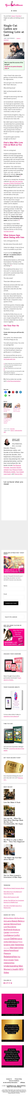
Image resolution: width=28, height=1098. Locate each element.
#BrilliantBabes (9, 918)
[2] (19, 220)
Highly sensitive (7, 948)
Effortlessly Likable (9, 472)
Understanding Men (13, 965)
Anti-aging (7, 921)
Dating (12, 430)
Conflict (17, 935)
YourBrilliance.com (11, 1085)
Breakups (16, 929)
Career (6, 932)
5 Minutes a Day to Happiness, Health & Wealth (8, 421)
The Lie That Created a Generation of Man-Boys (13, 876)
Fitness (20, 942)
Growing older (9, 944)
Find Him (12, 428)
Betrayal (13, 924)
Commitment (14, 932)
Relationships (10, 956)
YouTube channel (8, 231)
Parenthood (13, 950)
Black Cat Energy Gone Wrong (7, 410)
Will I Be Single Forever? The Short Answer (17, 410)
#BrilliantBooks (19, 918)
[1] (20, 175)
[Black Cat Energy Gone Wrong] (8, 405)
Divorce (15, 942)
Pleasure (7, 953)
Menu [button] (15, 10)
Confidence (8, 935)
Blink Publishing (21, 1085)
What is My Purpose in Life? (11, 897)
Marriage (14, 947)
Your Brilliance (14, 4)
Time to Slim (18, 474)
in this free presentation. (14, 381)
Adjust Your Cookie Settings (14, 1086)
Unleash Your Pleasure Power (13, 470)
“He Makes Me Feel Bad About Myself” (12, 858)
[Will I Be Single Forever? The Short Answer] (17, 405)
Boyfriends (8, 929)
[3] (11, 265)
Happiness (19, 944)
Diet (10, 941)
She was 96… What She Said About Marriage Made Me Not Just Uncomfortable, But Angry (13, 821)
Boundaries (11, 927)
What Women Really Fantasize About (14, 888)
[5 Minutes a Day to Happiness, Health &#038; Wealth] (8, 415)
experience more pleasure (11, 716)
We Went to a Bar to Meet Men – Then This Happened (14, 841)
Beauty (15, 921)
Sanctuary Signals (15, 467)
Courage (7, 939)
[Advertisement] (14, 535)
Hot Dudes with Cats (9, 359)
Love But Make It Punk (12, 802)
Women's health (11, 969)
